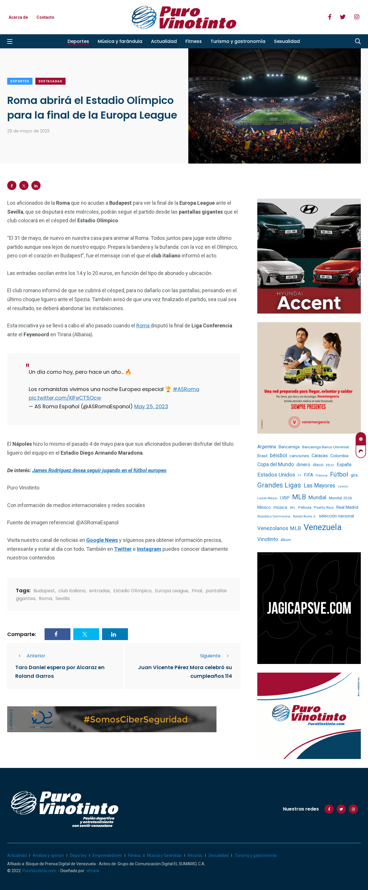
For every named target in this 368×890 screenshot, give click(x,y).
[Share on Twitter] (23, 185)
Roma (143, 325)
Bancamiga (289, 446)
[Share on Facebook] (11, 185)
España (344, 464)
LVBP (285, 498)
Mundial (317, 497)
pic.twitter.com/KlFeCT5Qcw (65, 397)
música (280, 507)
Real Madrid (347, 507)
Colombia (339, 455)
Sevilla (62, 598)
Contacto (45, 17)
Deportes (78, 41)
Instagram (149, 549)
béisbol (278, 455)
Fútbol (339, 474)
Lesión (343, 486)
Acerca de (18, 17)
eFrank (93, 870)
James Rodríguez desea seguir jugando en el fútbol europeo (99, 470)
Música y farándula (120, 41)
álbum (286, 540)
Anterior (36, 655)
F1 (299, 475)
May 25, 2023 (151, 406)
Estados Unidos (276, 474)
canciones (299, 455)
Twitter (123, 549)
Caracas (320, 455)
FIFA (308, 475)
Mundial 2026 (340, 498)
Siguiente (210, 655)
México (264, 507)
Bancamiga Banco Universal (325, 447)
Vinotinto (267, 539)
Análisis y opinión (48, 855)
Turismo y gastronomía (237, 41)
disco (318, 464)
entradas (99, 590)
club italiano (72, 590)
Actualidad (164, 41)
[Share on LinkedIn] (36, 185)
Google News (102, 540)
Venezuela (323, 527)
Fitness (193, 41)
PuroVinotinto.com (39, 870)
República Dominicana (273, 516)
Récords (194, 855)
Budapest (44, 590)
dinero (303, 464)
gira (354, 475)
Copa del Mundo (275, 464)
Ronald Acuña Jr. (304, 516)
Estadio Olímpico (132, 590)
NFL (293, 508)
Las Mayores (319, 485)
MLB (299, 497)
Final (197, 590)
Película (304, 507)
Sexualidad (287, 41)
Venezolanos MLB (279, 528)
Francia (321, 475)
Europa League (171, 590)
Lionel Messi (267, 498)
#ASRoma (186, 389)
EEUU (330, 465)
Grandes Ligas (279, 485)
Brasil (262, 455)
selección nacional (336, 516)
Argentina (266, 446)
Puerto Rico (324, 507)
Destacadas (50, 81)
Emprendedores (107, 855)
